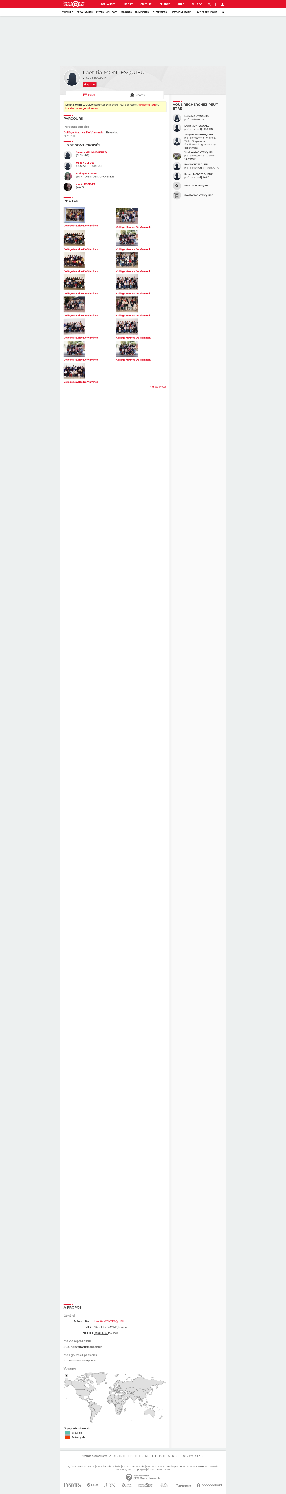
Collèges (111, 12)
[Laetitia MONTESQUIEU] (72, 78)
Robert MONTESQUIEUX (198, 174)
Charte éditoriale (103, 1466)
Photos (140, 95)
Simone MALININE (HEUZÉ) (91, 152)
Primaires (126, 12)
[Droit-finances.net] (127, 1485)
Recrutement (158, 1466)
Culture (145, 4)
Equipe (91, 1466)
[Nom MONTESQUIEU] (177, 186)
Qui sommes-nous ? (77, 1466)
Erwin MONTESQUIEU (196, 125)
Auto (181, 4)
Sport (128, 4)
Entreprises (160, 12)
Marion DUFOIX (85, 163)
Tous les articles (137, 1466)
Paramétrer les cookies (197, 1466)
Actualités (107, 4)
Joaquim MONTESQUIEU (198, 134)
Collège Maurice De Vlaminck (83, 132)
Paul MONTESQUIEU (196, 164)
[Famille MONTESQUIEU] (177, 195)
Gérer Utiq (213, 1466)
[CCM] (92, 1485)
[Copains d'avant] (145, 1485)
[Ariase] (183, 1485)
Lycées (100, 12)
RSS (148, 1466)
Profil (91, 95)
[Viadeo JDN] (164, 1485)
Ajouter (91, 84)
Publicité (116, 1466)
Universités (142, 12)
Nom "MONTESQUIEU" (197, 185)
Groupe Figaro (139, 1469)
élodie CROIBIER (85, 184)
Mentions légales (123, 1469)
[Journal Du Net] (110, 1485)
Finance (165, 4)
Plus (195, 4)
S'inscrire (67, 12)
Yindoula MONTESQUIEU (198, 152)
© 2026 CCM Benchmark (158, 1469)
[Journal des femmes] (72, 1485)
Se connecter (85, 12)
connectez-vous (147, 104)
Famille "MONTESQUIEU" (198, 195)
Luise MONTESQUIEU (196, 116)
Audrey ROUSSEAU (87, 173)
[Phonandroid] (209, 1485)
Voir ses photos (158, 386)
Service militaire (181, 12)
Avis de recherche (207, 12)
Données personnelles (175, 1466)
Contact (125, 1466)
